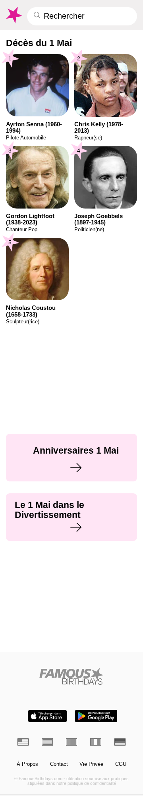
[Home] (71, 676)
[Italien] (95, 742)
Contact (59, 764)
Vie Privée (91, 764)
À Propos (27, 764)
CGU (120, 764)
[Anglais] (23, 742)
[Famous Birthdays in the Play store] (96, 716)
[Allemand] (120, 742)
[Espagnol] (47, 742)
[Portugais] (71, 742)
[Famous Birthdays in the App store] (47, 716)
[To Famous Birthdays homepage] (13, 15)
